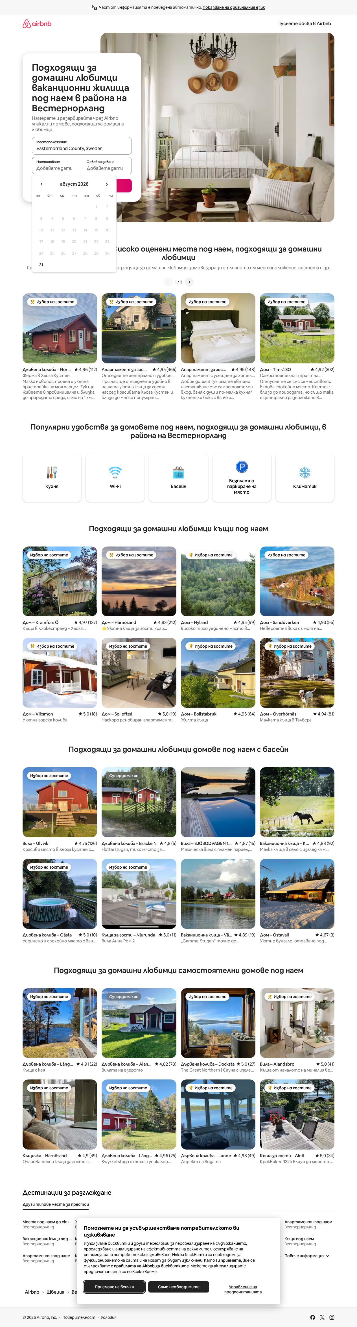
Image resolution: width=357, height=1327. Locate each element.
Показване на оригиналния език (234, 7)
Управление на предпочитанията (243, 1289)
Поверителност (78, 1317)
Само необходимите (178, 1286)
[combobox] (81, 148)
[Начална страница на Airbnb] (37, 23)
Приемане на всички (114, 1286)
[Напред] (189, 282)
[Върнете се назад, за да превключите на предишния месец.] (41, 184)
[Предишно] (168, 282)
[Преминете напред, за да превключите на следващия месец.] (106, 184)
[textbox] (56, 168)
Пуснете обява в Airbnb (304, 24)
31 (41, 264)
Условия (109, 1317)
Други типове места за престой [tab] (56, 1204)
